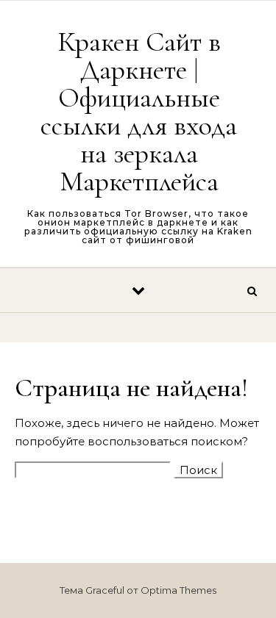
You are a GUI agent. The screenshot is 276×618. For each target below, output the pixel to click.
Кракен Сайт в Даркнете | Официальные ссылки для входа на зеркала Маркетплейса (138, 111)
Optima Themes (178, 590)
